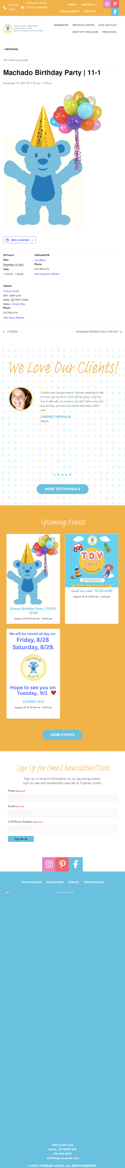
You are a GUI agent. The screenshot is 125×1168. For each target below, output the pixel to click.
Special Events (69, 11)
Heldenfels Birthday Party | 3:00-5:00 (97, 331)
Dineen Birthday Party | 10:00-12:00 (33, 610)
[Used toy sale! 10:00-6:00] (91, 560)
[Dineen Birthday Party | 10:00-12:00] (33, 569)
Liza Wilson (40, 260)
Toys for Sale (31, 882)
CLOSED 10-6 (33, 701)
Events (73, 882)
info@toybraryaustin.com (62, 1158)
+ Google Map (17, 303)
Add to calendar (20, 239)
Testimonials (94, 882)
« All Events (10, 49)
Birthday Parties (83, 25)
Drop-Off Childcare (85, 32)
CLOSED (12, 331)
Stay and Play (107, 25)
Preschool (109, 32)
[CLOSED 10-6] (33, 663)
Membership (61, 25)
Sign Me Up (20, 839)
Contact (90, 11)
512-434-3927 (62, 1154)
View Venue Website (13, 317)
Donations (55, 882)
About (72, 4)
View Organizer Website (47, 274)
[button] (95, 4)
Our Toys (87, 4)
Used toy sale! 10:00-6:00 (91, 591)
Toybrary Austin (11, 291)
